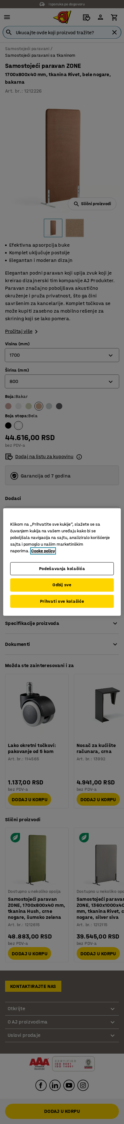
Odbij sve (61, 585)
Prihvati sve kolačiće (62, 601)
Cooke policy (43, 551)
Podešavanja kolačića (62, 568)
